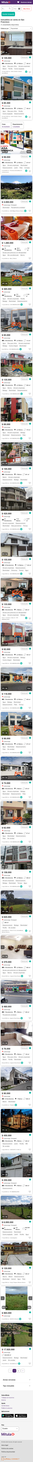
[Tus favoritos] (18, 2)
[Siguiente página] (23, 1370)
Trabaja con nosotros (7, 1397)
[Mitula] (6, 2)
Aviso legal (4, 1445)
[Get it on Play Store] (8, 1416)
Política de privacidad (8, 1452)
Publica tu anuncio (6, 1408)
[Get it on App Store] (21, 1416)
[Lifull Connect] (10, 1460)
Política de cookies (7, 1448)
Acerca (3, 1400)
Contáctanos (5, 1405)
